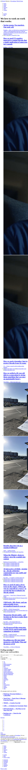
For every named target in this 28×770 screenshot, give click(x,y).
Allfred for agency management (8, 736)
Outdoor (5, 678)
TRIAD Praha (19, 1)
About (4, 5)
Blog (4, 15)
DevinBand (13, 1)
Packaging (5, 679)
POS (4, 681)
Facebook (5, 761)
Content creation (7, 669)
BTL (4, 666)
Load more (3, 734)
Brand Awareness (7, 664)
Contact (5, 10)
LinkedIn (5, 765)
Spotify (5, 763)
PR (4, 682)
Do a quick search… (18, 655)
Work (4, 6)
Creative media (6, 670)
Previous (3, 717)
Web (4, 688)
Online (5, 677)
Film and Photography (8, 673)
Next (2, 732)
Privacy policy (6, 757)
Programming (6, 684)
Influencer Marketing (8, 674)
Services (5, 7)
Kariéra (5, 13)
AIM (4, 8)
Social (4, 686)
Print (4, 683)
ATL (4, 662)
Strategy (5, 687)
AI (4, 661)
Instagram (5, 759)
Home (4, 3)
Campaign (5, 668)
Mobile (5, 675)
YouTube (5, 762)
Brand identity (6, 665)
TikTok (5, 766)
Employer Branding (7, 672)
